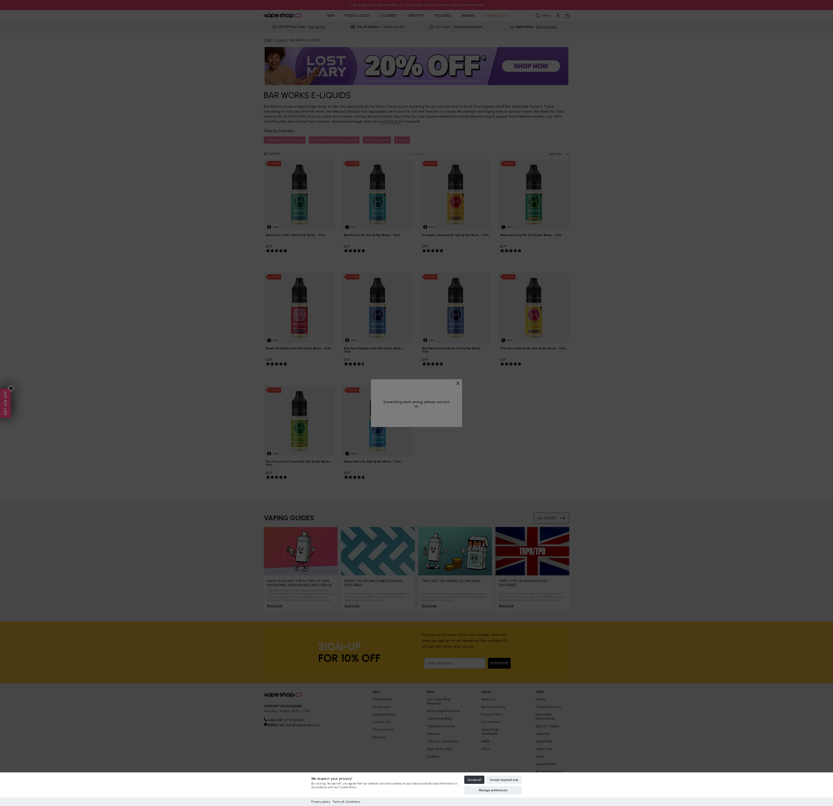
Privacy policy (320, 802)
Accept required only (504, 779)
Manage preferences (493, 790)
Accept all (474, 779)
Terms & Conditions (346, 802)
